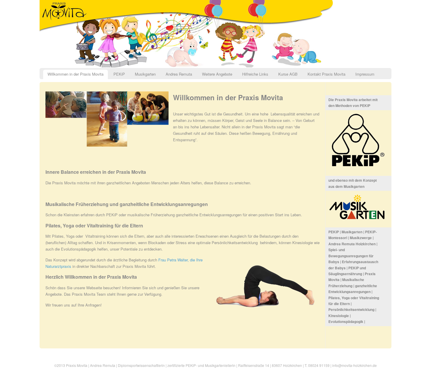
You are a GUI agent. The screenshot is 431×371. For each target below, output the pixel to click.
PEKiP (119, 74)
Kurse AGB (288, 74)
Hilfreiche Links (255, 74)
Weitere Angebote (217, 74)
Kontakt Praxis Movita (326, 74)
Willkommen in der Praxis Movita (75, 74)
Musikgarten (145, 74)
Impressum (364, 74)
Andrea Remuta (179, 74)
